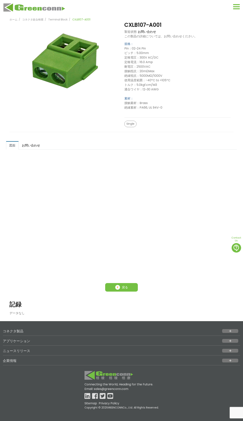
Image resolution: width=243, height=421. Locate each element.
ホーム (13, 19)
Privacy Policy (109, 403)
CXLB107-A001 (81, 19)
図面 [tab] (12, 145)
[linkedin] (87, 396)
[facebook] (95, 396)
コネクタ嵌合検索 (32, 19)
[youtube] (110, 396)
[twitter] (103, 396)
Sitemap (90, 403)
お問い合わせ (147, 32)
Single (130, 124)
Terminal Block (58, 19)
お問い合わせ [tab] (31, 145)
